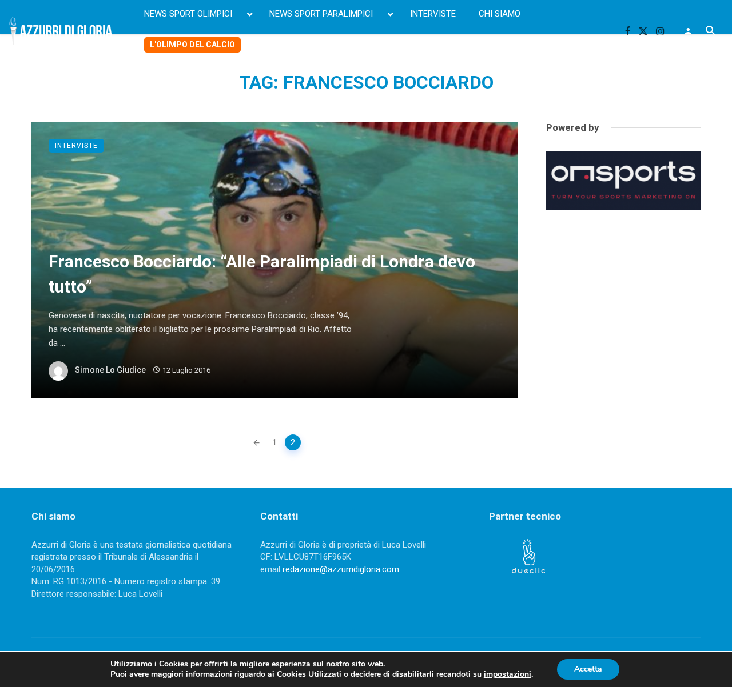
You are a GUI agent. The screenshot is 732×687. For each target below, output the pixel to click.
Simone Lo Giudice (110, 369)
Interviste (76, 146)
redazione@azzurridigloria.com (341, 569)
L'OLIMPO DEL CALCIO (192, 44)
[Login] (688, 31)
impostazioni (507, 674)
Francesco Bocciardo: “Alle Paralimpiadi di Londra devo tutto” (262, 274)
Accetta (588, 669)
